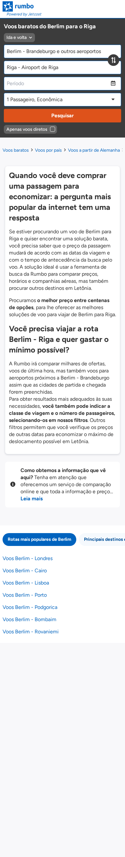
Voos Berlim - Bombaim (29, 619)
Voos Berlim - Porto (25, 595)
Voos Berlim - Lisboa (26, 583)
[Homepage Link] (22, 6)
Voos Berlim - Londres (28, 558)
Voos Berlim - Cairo (25, 570)
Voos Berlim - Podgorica (30, 607)
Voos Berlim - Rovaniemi (31, 632)
